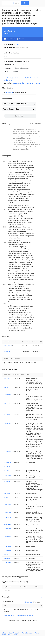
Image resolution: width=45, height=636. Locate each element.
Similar (21, 39)
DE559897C (7, 423)
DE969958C (7, 470)
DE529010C (7, 554)
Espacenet (16, 83)
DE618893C (7, 558)
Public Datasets (27, 633)
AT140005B (7, 550)
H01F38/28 (9, 93)
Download (28, 602)
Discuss (37, 83)
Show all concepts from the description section (19, 615)
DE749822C (7, 497)
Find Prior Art (10, 39)
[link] (15, 93)
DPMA (32, 83)
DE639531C (7, 395)
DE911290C (7, 505)
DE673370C (7, 387)
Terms (37, 633)
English (17, 44)
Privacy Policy (6, 634)
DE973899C (7, 351)
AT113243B (7, 562)
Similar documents (21, 78)
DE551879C (7, 476)
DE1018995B (8, 346)
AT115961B (7, 547)
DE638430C (7, 536)
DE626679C (7, 404)
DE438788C (7, 452)
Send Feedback (14, 633)
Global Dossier (24, 83)
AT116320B (7, 518)
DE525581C (7, 379)
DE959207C (7, 414)
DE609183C (7, 529)
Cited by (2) (10, 78)
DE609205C (7, 493)
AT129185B (7, 462)
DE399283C (7, 481)
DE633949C (7, 512)
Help (15, 634)
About (4, 633)
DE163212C (7, 466)
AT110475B (7, 525)
